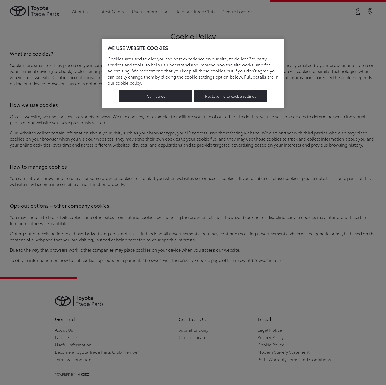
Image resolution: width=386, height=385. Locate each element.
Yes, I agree (155, 95)
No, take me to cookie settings (230, 95)
